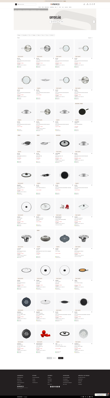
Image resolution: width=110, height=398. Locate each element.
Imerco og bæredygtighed (66, 377)
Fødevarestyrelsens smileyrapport (67, 382)
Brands (40, 7)
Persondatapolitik (65, 379)
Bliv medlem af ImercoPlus (81, 377)
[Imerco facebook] (51, 386)
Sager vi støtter (65, 384)
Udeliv (60, 7)
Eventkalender (80, 384)
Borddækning (52, 7)
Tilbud (43, 7)
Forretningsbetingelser (66, 380)
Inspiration (66, 7)
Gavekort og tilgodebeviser (20, 382)
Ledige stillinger (50, 380)
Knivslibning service (35, 382)
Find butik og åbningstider (35, 377)
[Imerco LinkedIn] (59, 386)
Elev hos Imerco (50, 379)
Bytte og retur (19, 379)
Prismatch (33, 379)
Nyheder (70, 7)
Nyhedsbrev (79, 382)
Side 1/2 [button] (54, 358)
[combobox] (55, 358)
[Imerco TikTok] (55, 386)
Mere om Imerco (50, 384)
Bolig (55, 7)
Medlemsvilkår (80, 380)
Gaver (63, 7)
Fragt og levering (19, 380)
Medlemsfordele (80, 379)
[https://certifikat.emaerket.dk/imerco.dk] (92, 396)
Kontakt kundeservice (20, 377)
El (57, 7)
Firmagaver (49, 377)
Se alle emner (19, 384)
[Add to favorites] (34, 58)
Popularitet (89, 37)
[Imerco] (55, 4)
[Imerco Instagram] (53, 386)
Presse (49, 382)
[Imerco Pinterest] (57, 386)
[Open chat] (16, 4)
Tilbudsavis (33, 380)
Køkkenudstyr (47, 7)
